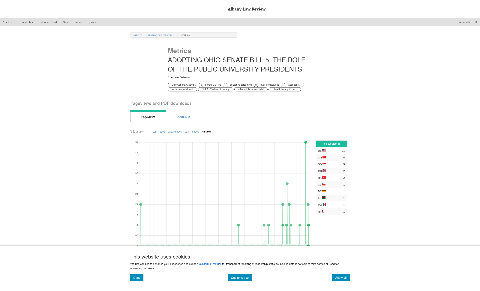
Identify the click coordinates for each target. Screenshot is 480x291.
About (65, 22)
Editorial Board (48, 22)
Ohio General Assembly (184, 85)
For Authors (27, 22)
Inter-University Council (284, 89)
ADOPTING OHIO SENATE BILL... (162, 35)
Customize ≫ (241, 277)
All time (206, 131)
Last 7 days (158, 131)
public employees (269, 85)
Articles (7, 22)
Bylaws (92, 22)
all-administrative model (251, 89)
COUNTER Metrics (210, 264)
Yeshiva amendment (182, 89)
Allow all (342, 277)
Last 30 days (175, 131)
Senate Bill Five (213, 85)
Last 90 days (192, 131)
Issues (78, 22)
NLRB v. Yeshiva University (216, 89)
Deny (138, 277)
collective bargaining (241, 85)
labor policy (294, 85)
